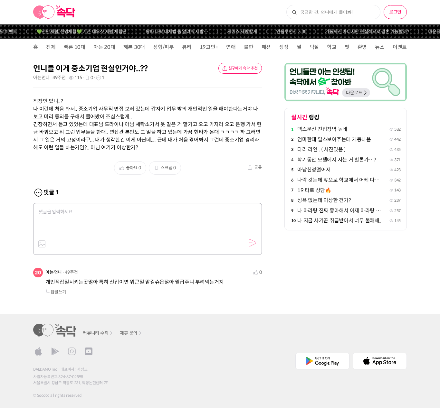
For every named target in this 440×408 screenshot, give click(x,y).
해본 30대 (134, 47)
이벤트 (400, 47)
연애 (231, 47)
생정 (284, 47)
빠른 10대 (74, 47)
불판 (248, 47)
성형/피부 (163, 47)
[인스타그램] (72, 351)
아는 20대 (104, 47)
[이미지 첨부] (42, 244)
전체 (51, 47)
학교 (332, 47)
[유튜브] (88, 351)
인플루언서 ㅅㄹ (287, 31)
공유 (258, 167)
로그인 (395, 12)
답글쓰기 (58, 292)
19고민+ (209, 47)
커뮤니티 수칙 (95, 333)
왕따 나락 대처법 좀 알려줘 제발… (173, 31)
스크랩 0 (168, 168)
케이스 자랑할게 (238, 31)
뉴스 (380, 47)
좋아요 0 (133, 168)
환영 (362, 47)
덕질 (314, 47)
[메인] (54, 12)
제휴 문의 (128, 333)
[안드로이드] (55, 351)
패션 (266, 47)
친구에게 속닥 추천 (243, 68)
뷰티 (187, 47)
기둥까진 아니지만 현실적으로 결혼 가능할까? (363, 31)
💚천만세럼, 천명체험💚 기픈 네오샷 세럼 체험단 (78, 31)
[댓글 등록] (252, 243)
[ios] (38, 351)
